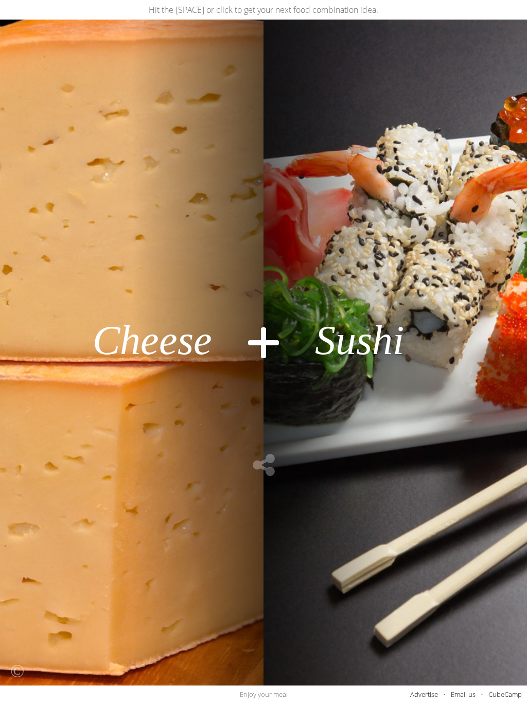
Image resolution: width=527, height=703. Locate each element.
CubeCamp (505, 694)
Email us (463, 694)
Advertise (424, 694)
